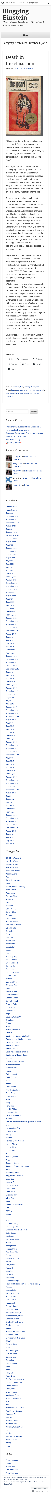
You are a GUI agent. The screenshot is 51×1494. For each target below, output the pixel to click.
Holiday (9, 1137)
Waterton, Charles (13, 1414)
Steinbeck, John (18, 387)
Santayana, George (13, 1312)
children (9, 988)
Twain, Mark (10, 1388)
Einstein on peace (13, 1042)
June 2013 (10, 837)
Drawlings (9, 1020)
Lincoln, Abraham (13, 1185)
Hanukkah (10, 1106)
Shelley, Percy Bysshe (14, 1322)
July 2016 (9, 723)
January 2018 (11, 688)
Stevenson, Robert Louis (15, 1338)
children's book (12, 991)
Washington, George (14, 1411)
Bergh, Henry (11, 918)
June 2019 (10, 640)
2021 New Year (12, 867)
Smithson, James (12, 1325)
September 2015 (12, 754)
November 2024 (12, 519)
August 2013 (11, 831)
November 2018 (12, 662)
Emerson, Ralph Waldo (15, 1061)
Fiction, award (11, 1074)
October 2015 (11, 751)
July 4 (8, 1169)
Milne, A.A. (10, 1198)
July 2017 (9, 700)
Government (11, 1096)
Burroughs (10, 969)
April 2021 (10, 570)
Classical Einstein (12, 994)
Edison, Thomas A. (13, 1029)
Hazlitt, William (11, 1109)
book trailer (10, 947)
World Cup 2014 (12, 1439)
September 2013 (12, 827)
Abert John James (13, 870)
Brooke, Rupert (12, 963)
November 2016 (12, 713)
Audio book (10, 893)
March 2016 (10, 735)
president (9, 1274)
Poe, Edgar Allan (12, 1252)
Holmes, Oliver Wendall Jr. (16, 1141)
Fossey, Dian (11, 1086)
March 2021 (10, 573)
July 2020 (9, 599)
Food (8, 1080)
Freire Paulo (10, 1093)
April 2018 (10, 678)
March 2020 (10, 611)
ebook (8, 1026)
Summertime (11, 1357)
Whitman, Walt (11, 1423)
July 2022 (9, 545)
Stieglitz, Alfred (11, 1344)
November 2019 (12, 624)
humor (26, 390)
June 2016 (10, 726)
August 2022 (11, 541)
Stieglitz (9, 1341)
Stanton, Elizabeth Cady (15, 1331)
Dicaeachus (10, 1010)
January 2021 (11, 580)
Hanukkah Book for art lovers (17, 430)
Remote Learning (12, 1293)
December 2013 (12, 818)
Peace (8, 1242)
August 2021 (11, 557)
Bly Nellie (9, 931)
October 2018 (11, 665)
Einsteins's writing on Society (17, 1055)
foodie (8, 1083)
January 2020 (11, 618)
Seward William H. (13, 1318)
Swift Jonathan (11, 1363)
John (8, 1160)
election (9, 1058)
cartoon (9, 978)
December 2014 (12, 780)
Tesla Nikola (10, 1376)
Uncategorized (35, 387)
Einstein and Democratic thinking (18, 1036)
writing (8, 1442)
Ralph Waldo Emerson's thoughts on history (23, 1284)
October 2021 (11, 554)
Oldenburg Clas (12, 1226)
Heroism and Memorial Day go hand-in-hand (23, 1121)
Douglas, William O (13, 1017)
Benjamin (9, 915)
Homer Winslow (12, 1144)
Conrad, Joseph (12, 1001)
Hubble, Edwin (11, 1147)
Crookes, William (12, 1004)
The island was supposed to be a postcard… (23, 427)
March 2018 (10, 681)
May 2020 (10, 605)
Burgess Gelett (11, 966)
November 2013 (12, 821)
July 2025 (9, 513)
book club (9, 937)
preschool (9, 1271)
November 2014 (12, 783)
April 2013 (10, 843)
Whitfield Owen (12, 1420)
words (8, 1433)
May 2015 (10, 764)
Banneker (9, 905)
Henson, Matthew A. (14, 1115)
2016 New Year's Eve (14, 858)
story (8, 1347)
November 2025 (12, 510)
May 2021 (10, 567)
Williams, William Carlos (15, 1427)
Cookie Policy (8, 1484)
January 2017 (11, 707)
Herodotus (10, 1118)
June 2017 (10, 704)
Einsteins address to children (17, 1052)
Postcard (9, 1268)
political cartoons (12, 1258)
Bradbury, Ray (11, 956)
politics (8, 1261)
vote (7, 1404)
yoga (8, 1446)
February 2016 (11, 738)
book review (10, 943)
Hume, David (11, 1150)
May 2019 (10, 643)
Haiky (8, 1102)
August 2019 (11, 634)
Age (7, 877)
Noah (8, 1217)
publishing (10, 1277)
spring (8, 1328)
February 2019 (11, 653)
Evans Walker (11, 1067)
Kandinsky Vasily (12, 1172)
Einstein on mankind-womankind (18, 1039)
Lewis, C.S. (10, 1182)
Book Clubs (10, 940)
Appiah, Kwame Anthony (15, 886)
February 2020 (11, 615)
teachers (29, 393)
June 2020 (10, 602)
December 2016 (12, 710)
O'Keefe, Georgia (12, 1223)
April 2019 (10, 646)
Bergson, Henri (12, 921)
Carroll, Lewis (11, 975)
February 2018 (11, 684)
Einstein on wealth (13, 1045)
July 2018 (9, 672)
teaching (27, 387)
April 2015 (10, 767)
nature (8, 1214)
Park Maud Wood (12, 1239)
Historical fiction (12, 1131)
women (9, 1430)
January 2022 (11, 548)
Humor (8, 1153)
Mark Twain (10, 1191)
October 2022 (11, 538)
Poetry (8, 1255)
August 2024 (11, 526)
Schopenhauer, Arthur (14, 1315)
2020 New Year (12, 864)
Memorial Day (11, 1195)
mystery (9, 1210)
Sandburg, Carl (12, 1309)
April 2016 (10, 732)
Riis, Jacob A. (11, 1299)
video (8, 1401)
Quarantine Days (12, 1280)
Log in (8, 1463)
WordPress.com (12, 1473)
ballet (8, 902)
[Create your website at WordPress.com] (25, 3)
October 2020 (11, 589)
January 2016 (11, 742)
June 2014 (10, 799)
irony (30, 390)
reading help (11, 1290)
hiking (8, 1125)
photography (11, 1245)
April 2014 (10, 805)
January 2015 (11, 777)
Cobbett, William (12, 997)
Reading (9, 393)
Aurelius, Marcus (12, 896)
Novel (8, 1220)
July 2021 (9, 560)
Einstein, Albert (12, 1048)
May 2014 (10, 802)
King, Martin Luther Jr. (14, 1175)
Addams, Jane (11, 874)
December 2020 (12, 583)
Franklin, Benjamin (13, 1090)
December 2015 (12, 745)
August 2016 (11, 719)
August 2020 (11, 595)
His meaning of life (13, 1128)
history (8, 1134)
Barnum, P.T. (11, 908)
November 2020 (12, 586)
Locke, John (10, 1188)
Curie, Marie (10, 1007)
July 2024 (9, 529)
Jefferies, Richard (12, 1156)
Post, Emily (10, 1264)
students (23, 393)
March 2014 (10, 808)
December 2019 (12, 621)
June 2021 (10, 564)
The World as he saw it (15, 1379)
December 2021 (12, 551)
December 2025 (12, 506)
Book (8, 934)
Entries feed (10, 1466)
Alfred (8, 883)
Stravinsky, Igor (12, 1350)
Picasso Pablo (11, 1249)
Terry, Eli (9, 1373)
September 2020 (12, 592)
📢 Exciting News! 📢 (14, 442)
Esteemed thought (13, 1064)
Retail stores (11, 1296)
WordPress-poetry (13, 439)
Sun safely (10, 1360)
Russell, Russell (12, 1306)
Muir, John (10, 1207)
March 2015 (10, 770)
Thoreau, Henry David (14, 1382)
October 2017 (11, 694)
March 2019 (10, 649)
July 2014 (9, 796)
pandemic (9, 1236)
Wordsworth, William (14, 1436)
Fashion (9, 1071)
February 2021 (11, 576)
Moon (8, 1201)
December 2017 (12, 691)
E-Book (9, 1023)
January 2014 (11, 815)
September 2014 (12, 789)
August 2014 (11, 792)
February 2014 (11, 812)
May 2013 (10, 840)
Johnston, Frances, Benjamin (17, 1166)
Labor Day (10, 1179)
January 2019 (11, 656)
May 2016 (10, 729)
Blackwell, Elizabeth (13, 924)
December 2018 (12, 659)
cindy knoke (17, 463)
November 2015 (12, 748)
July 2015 (9, 758)
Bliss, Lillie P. (11, 928)
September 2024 (12, 522)
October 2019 (11, 627)
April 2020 (10, 608)
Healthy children (12, 1112)
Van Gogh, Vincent (13, 1395)
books (13, 390)
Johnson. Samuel (12, 1163)
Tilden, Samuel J (12, 1385)
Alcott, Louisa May (13, 880)
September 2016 (12, 716)
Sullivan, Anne (11, 1353)
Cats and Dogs (11, 982)
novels (42, 390)
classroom (19, 390)
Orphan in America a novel (16, 1229)
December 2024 (12, 516)
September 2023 (12, 535)
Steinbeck (15, 393)
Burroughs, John (12, 972)
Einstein (9, 1032)
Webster (9, 1417)
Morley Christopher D (14, 1204)
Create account (12, 1460)
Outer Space (11, 1233)
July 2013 (9, 834)
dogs (8, 1013)
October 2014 (11, 786)
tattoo (8, 1366)
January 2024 (11, 532)
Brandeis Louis (11, 959)
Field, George (11, 1077)
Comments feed (12, 1469)
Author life (10, 899)
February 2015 (11, 773)
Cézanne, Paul (11, 985)
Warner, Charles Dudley (15, 1407)
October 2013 (11, 824)
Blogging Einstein (16, 14)
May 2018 (10, 675)
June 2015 (10, 761)
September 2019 (12, 630)
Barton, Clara (11, 912)
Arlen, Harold (11, 889)
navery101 (30, 68)
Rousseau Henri (12, 1303)
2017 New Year (12, 861)
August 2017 (11, 697)
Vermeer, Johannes (13, 1398)
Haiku (26, 485)
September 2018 (12, 669)
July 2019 (9, 637)
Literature (36, 390)
